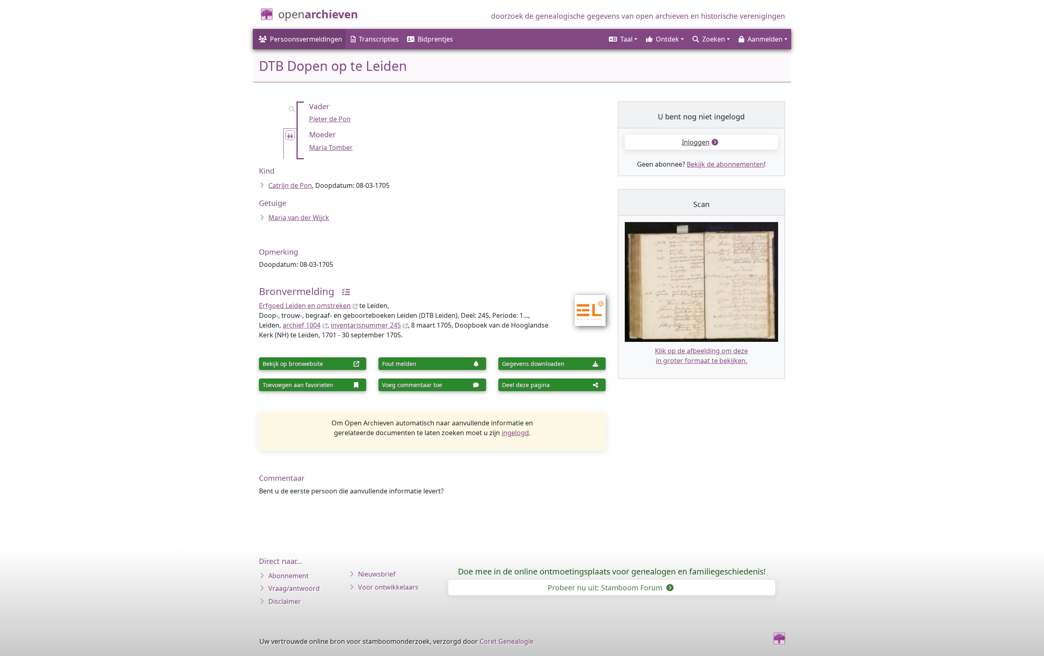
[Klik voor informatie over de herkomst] (343, 291)
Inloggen (696, 142)
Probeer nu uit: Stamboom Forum (606, 587)
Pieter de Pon (330, 118)
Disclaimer (284, 601)
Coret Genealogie (506, 641)
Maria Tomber (331, 147)
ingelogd (515, 432)
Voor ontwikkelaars (388, 587)
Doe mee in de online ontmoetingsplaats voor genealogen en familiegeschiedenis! (611, 571)
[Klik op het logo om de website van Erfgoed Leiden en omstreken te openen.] (585, 305)
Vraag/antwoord (294, 588)
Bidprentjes (435, 39)
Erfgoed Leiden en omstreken (305, 305)
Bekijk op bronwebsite (293, 364)
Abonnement (288, 575)
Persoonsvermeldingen (306, 39)
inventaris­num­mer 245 (366, 325)
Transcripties (379, 39)
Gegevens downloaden (533, 364)
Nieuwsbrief (377, 574)
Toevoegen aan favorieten (298, 385)
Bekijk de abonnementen (725, 164)
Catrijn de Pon (290, 185)
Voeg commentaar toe (412, 385)
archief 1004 (302, 325)
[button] (622, 39)
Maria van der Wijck (298, 217)
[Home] (779, 638)
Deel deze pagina (526, 385)
